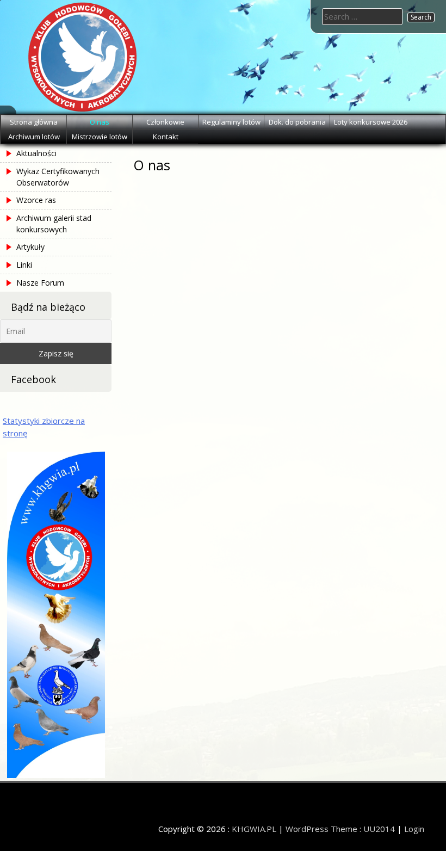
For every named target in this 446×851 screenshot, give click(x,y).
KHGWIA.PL (254, 828)
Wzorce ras (36, 200)
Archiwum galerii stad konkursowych (53, 224)
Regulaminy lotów (231, 122)
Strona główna (34, 122)
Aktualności (36, 153)
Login (414, 828)
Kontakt (165, 136)
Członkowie (165, 122)
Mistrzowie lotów (99, 136)
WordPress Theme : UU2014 (340, 828)
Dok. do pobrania (297, 122)
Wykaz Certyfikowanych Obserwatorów (58, 177)
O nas (99, 122)
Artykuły (30, 247)
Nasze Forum (40, 283)
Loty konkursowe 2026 (370, 122)
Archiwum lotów (34, 136)
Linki (24, 265)
